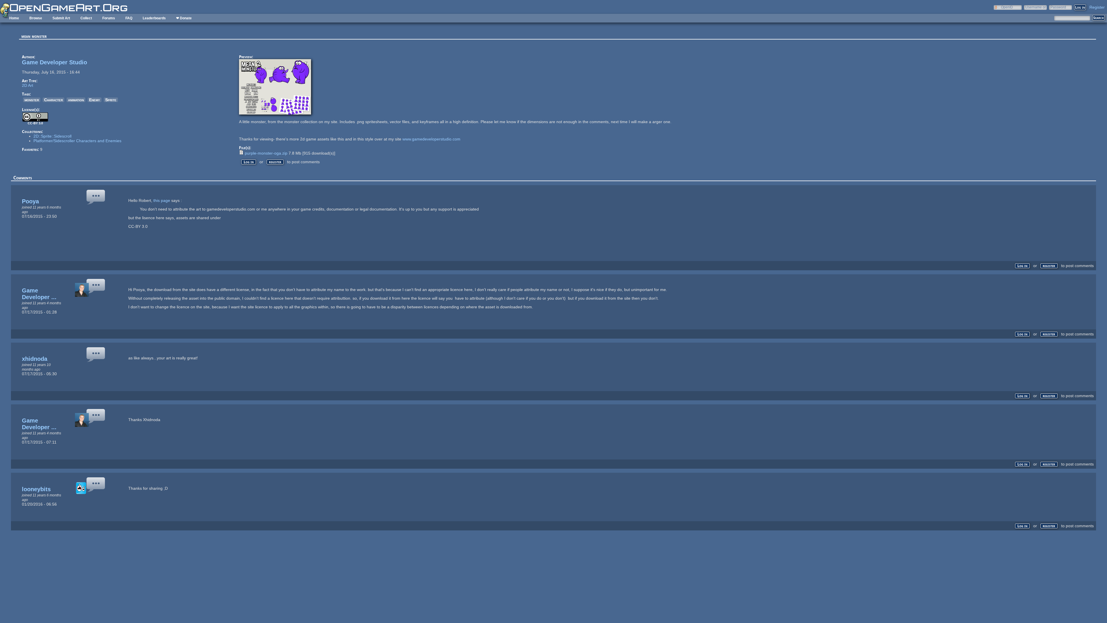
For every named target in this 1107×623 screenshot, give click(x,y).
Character (53, 99)
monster (32, 99)
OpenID (1007, 7)
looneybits (36, 489)
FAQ (128, 18)
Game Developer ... (39, 293)
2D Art (27, 85)
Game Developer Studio (54, 62)
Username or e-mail (1035, 7)
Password (1058, 7)
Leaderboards (154, 18)
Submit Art (61, 18)
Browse (35, 18)
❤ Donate (184, 18)
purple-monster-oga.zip (266, 153)
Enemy (94, 99)
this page (161, 200)
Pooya (30, 201)
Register (1097, 7)
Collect (86, 18)
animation (76, 99)
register (275, 162)
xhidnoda (34, 359)
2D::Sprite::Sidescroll (52, 136)
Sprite (110, 99)
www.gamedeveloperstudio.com (431, 139)
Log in (249, 162)
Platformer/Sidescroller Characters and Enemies (77, 140)
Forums (108, 18)
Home (14, 18)
